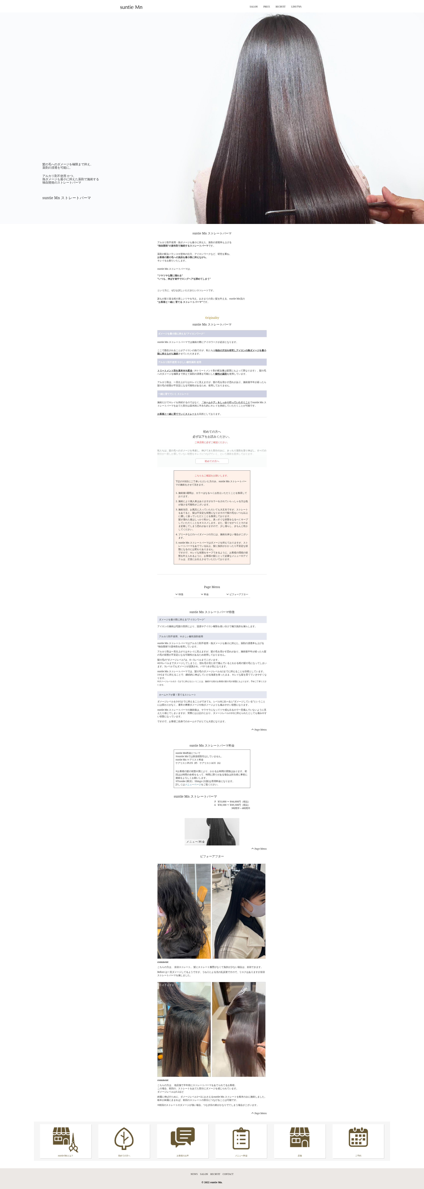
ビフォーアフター (239, 594)
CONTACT (228, 1174)
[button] (184, 911)
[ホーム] (132, 6)
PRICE (266, 6)
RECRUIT (281, 6)
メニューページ (193, 784)
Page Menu (261, 729)
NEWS (194, 1174)
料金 (206, 594)
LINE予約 (296, 6)
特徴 (181, 594)
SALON (254, 6)
